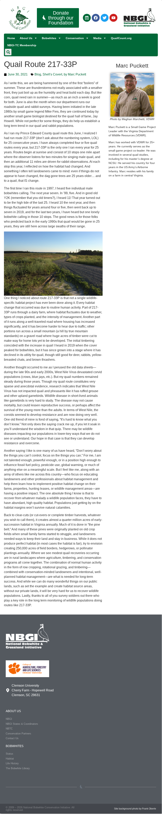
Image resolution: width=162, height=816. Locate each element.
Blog (38, 74)
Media (97, 38)
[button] (8, 52)
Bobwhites (49, 38)
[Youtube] (113, 18)
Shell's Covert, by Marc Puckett (64, 74)
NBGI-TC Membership (21, 45)
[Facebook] (96, 18)
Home (11, 38)
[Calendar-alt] (87, 18)
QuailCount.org (121, 38)
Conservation (75, 38)
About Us (26, 38)
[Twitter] (105, 18)
